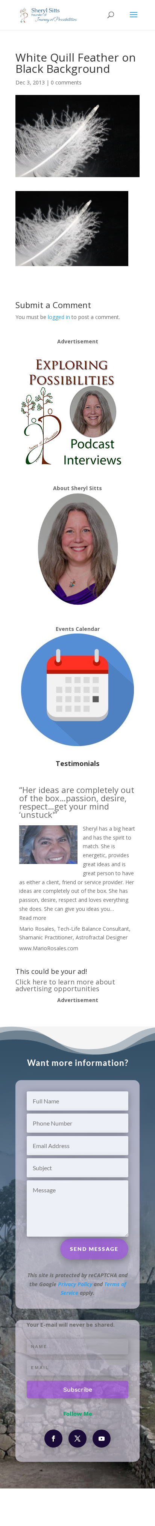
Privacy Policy (75, 1284)
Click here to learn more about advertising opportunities (65, 985)
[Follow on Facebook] (53, 1439)
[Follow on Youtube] (102, 1439)
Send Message (94, 1249)
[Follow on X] (77, 1439)
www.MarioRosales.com (48, 948)
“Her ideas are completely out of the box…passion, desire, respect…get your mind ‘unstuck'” (76, 802)
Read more (32, 917)
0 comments (66, 82)
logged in (59, 317)
